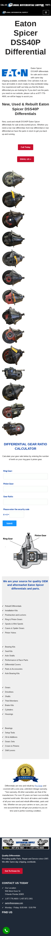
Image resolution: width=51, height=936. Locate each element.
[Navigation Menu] (46, 12)
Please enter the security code (16, 509)
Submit (10, 523)
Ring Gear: (7, 471)
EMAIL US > (25, 159)
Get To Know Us (12, 871)
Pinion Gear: (8, 483)
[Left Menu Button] (10, 6)
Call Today (25, 147)
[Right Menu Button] (42, 6)
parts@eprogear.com (14, 903)
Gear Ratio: (8, 496)
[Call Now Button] (6, 930)
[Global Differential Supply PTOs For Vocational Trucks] (15, 12)
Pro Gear (38, 786)
